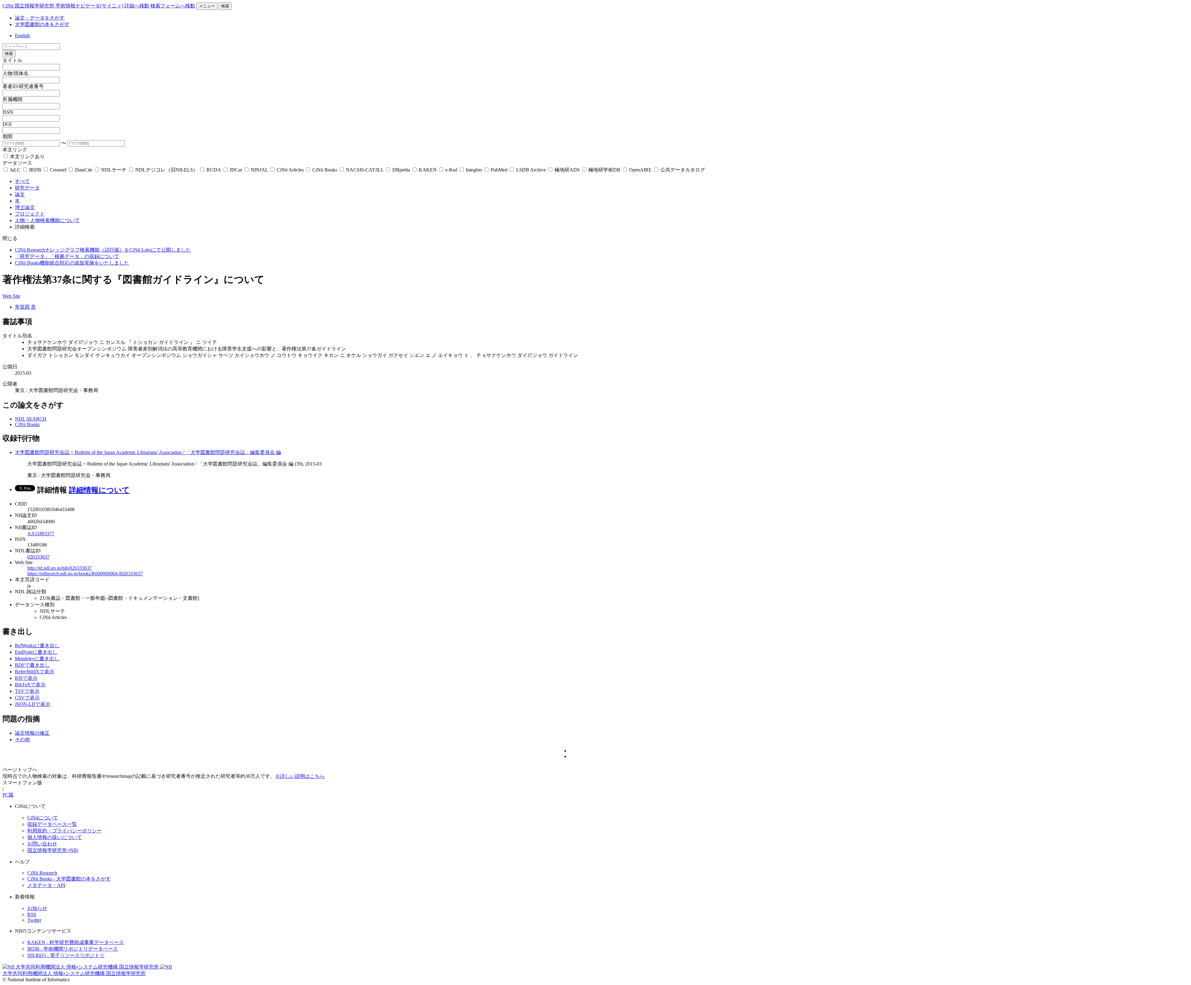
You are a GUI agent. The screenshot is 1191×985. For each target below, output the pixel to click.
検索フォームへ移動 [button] (172, 5)
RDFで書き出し (32, 665)
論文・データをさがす (40, 17)
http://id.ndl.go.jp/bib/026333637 (59, 568)
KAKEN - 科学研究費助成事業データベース (75, 942)
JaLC (15, 169)
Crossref (58, 169)
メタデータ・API (46, 885)
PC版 (8, 794)
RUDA (213, 169)
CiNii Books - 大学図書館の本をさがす (69, 878)
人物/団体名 (15, 73)
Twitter (34, 920)
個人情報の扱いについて (54, 837)
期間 (7, 136)
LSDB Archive (531, 169)
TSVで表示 (27, 691)
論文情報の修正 (32, 733)
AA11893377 (40, 533)
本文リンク (14, 149)
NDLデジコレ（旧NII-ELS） (166, 169)
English (22, 35)
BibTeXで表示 (30, 684)
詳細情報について (99, 490)
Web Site (11, 296)
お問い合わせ (42, 843)
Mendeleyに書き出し (37, 658)
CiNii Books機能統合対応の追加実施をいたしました (72, 262)
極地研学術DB (604, 169)
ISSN (7, 112)
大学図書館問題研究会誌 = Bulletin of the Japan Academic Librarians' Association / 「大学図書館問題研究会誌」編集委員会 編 (148, 452)
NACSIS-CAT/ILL (365, 169)
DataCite (84, 169)
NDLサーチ (114, 169)
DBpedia (401, 169)
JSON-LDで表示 (32, 704)
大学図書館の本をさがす (42, 24)
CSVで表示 (27, 697)
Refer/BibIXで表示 (34, 671)
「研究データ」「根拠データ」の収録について (67, 256)
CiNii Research (42, 873)
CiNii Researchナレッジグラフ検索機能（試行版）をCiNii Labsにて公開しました (103, 249)
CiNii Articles (290, 169)
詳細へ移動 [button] (136, 5)
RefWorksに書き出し (37, 645)
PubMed (499, 169)
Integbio (474, 169)
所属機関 (12, 99)
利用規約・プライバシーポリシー (64, 830)
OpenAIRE (640, 169)
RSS (31, 914)
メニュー (207, 6)
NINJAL (259, 169)
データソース (17, 163)
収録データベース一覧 (52, 824)
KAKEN (427, 169)
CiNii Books (324, 169)
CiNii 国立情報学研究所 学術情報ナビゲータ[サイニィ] (62, 5)
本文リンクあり (27, 156)
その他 (22, 739)
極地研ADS (567, 169)
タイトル (12, 60)
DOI (6, 124)
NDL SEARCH (31, 418)
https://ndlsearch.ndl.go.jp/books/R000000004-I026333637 (85, 573)
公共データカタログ (682, 169)
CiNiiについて (42, 817)
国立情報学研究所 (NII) (52, 850)
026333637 (38, 556)
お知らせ (37, 908)
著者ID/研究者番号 (23, 86)
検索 (225, 6)
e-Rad (451, 169)
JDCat (235, 169)
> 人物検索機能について (53, 220)
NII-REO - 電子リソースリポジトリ (66, 955)
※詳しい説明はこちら (300, 776)
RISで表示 (26, 678)
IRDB (35, 169)
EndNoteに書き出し (36, 652)
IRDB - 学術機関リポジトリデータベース (72, 949)
